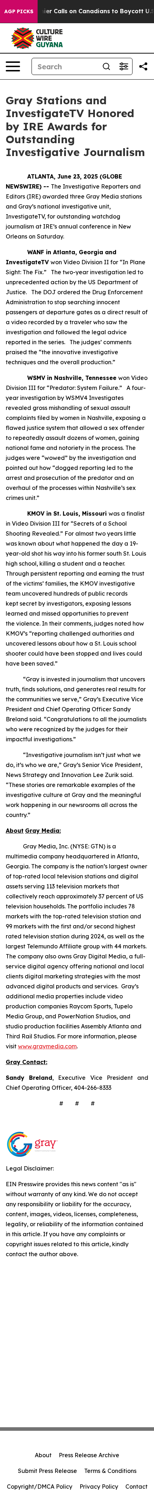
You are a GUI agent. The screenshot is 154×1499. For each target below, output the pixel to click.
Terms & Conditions (110, 1470)
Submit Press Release (47, 1470)
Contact (136, 1486)
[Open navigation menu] (13, 66)
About (43, 1455)
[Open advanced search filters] (123, 66)
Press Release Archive (89, 1455)
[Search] (106, 66)
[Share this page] (143, 66)
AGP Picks (18, 11)
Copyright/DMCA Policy (39, 1486)
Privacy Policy (99, 1486)
